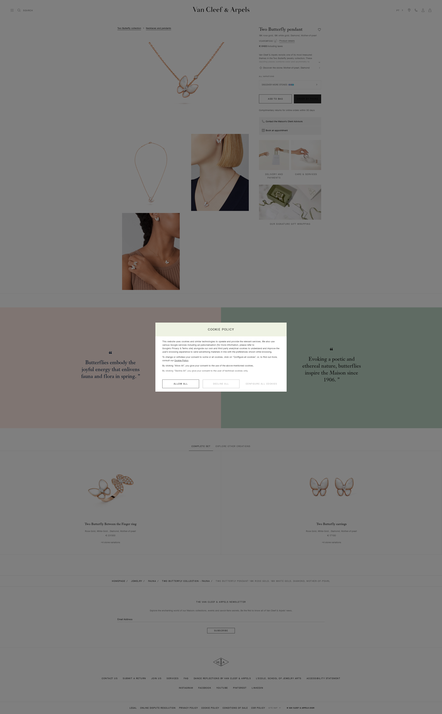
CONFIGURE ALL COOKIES (261, 383)
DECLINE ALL (221, 383)
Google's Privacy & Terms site (177, 348)
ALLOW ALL (181, 383)
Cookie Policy (181, 360)
